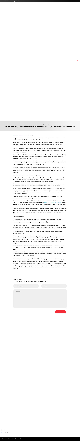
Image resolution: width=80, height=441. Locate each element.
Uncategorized (35, 124)
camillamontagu (30, 135)
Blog (29, 124)
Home (25, 124)
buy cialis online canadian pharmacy (52, 202)
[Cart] (77, 61)
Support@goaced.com (17, 1)
